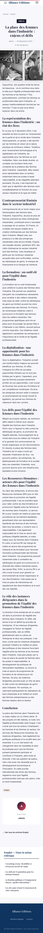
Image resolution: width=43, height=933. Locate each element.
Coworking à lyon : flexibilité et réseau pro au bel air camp (18, 865)
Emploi (12, 14)
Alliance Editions (17, 2)
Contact (29, 919)
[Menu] (37, 2)
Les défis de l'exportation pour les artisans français (19, 873)
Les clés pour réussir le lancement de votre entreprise (21, 889)
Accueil (5, 14)
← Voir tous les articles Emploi (15, 832)
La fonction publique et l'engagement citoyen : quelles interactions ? (20, 881)
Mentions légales (17, 919)
